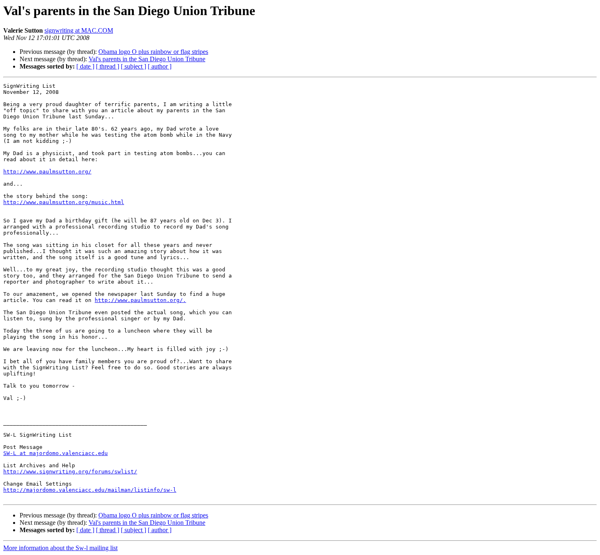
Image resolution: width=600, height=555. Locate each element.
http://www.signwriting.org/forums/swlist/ (70, 471)
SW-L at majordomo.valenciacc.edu (55, 453)
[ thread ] (107, 66)
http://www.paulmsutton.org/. (140, 300)
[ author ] (159, 66)
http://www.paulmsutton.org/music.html (63, 202)
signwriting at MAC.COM (78, 30)
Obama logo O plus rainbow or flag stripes (153, 51)
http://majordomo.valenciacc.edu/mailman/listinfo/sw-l (89, 490)
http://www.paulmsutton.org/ (47, 172)
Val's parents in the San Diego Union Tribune (147, 59)
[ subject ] (133, 66)
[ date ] (85, 66)
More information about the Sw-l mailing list (60, 547)
